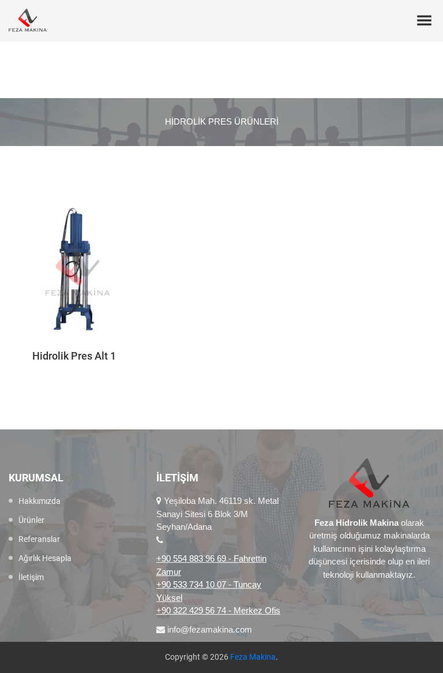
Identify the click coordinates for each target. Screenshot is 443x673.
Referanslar (39, 539)
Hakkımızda (39, 501)
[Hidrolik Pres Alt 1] (74, 269)
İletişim (31, 577)
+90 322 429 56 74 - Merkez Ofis (218, 610)
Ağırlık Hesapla (45, 558)
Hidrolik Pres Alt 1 (74, 356)
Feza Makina (253, 656)
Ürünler (31, 520)
